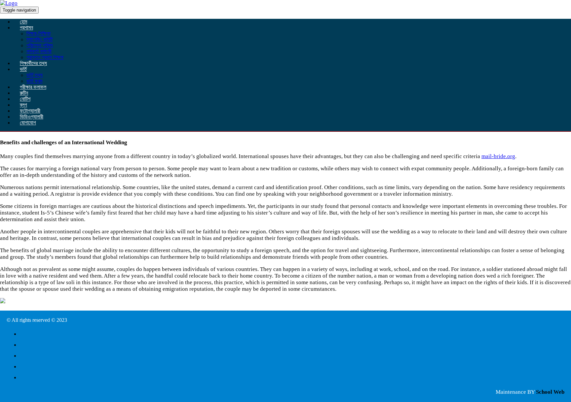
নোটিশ (25, 99)
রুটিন (24, 93)
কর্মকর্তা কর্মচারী (39, 51)
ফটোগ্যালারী (30, 111)
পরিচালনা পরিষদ (39, 45)
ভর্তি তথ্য (34, 75)
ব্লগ (23, 105)
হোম (23, 21)
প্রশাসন (26, 27)
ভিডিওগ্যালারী (31, 116)
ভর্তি (23, 69)
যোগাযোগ (28, 122)
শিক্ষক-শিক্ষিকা (38, 33)
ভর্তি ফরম (34, 81)
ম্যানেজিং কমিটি (39, 39)
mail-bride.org (498, 156)
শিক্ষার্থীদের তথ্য (33, 63)
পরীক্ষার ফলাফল (33, 87)
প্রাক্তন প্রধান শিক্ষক (44, 57)
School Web (550, 392)
